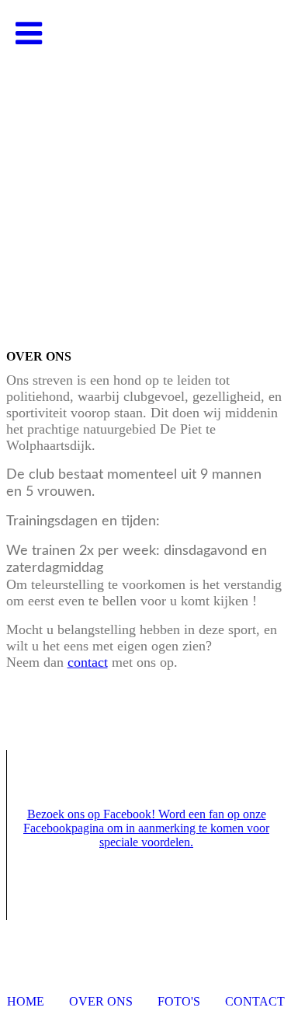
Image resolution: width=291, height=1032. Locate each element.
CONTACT (255, 1001)
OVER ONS (101, 1001)
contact (88, 662)
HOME (25, 1001)
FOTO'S (179, 1001)
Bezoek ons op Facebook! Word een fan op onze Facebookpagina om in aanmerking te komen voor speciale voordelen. (146, 828)
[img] (145, 155)
